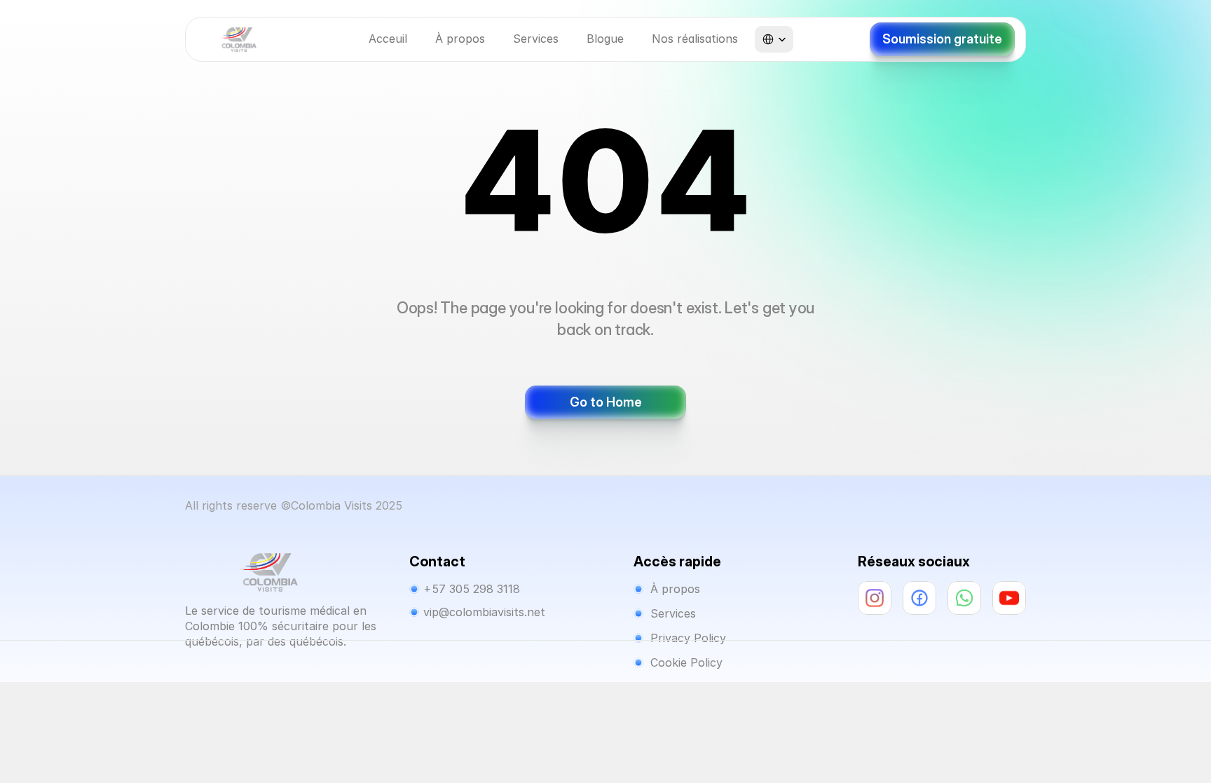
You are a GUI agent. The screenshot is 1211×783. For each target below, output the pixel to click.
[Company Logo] (238, 39)
